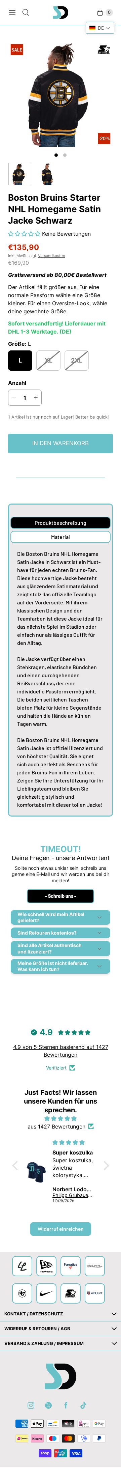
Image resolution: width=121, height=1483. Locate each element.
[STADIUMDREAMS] (60, 12)
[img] (60, 1118)
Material (60, 537)
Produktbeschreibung (60, 522)
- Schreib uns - (60, 896)
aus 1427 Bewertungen (56, 1126)
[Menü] (12, 12)
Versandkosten (51, 255)
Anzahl (17, 382)
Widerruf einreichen (61, 1229)
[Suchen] (25, 12)
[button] (25, 233)
